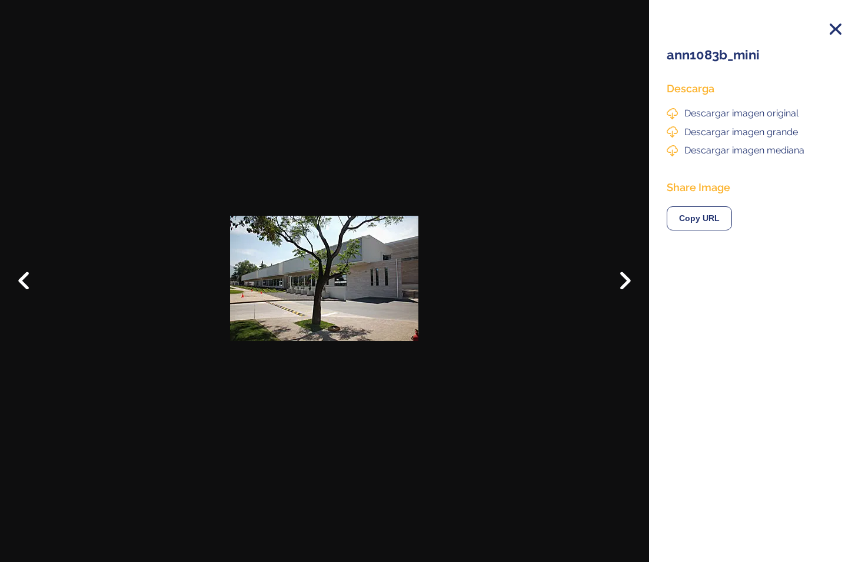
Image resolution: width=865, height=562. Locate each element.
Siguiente (617, 289)
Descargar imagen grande (741, 132)
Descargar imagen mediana (744, 150)
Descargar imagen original (741, 113)
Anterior (32, 271)
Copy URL (699, 218)
